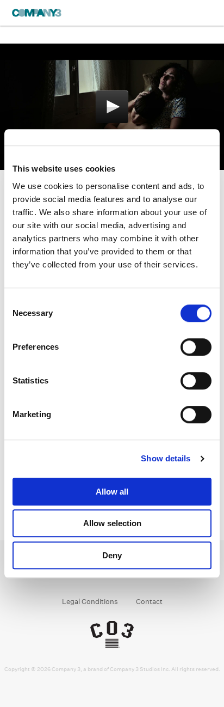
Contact (149, 601)
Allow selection (112, 523)
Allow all (112, 491)
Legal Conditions (90, 601)
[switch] (196, 347)
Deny (112, 555)
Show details (165, 458)
